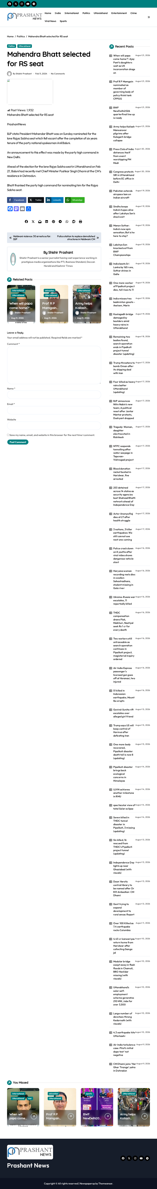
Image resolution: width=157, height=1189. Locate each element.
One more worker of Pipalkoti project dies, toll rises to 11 (124, 286)
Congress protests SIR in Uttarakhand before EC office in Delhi (123, 176)
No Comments (58, 73)
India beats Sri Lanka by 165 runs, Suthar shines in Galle (123, 268)
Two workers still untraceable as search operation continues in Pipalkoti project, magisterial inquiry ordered (123, 649)
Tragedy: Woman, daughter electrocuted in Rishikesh (123, 432)
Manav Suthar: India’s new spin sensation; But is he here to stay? (124, 230)
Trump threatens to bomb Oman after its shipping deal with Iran (124, 368)
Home (48, 13)
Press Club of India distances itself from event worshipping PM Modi (123, 156)
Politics (86, 13)
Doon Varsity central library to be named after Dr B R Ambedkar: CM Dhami (123, 888)
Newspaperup (87, 1183)
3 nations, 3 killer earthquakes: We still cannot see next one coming (122, 534)
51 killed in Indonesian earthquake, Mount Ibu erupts (123, 695)
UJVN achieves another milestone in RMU (123, 793)
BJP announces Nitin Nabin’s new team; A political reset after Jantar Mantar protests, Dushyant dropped (123, 409)
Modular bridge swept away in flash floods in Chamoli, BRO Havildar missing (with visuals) (124, 970)
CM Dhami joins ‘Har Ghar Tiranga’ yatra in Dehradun (124, 1067)
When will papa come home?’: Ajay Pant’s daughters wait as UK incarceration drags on (124, 64)
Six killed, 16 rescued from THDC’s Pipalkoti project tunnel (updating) (122, 846)
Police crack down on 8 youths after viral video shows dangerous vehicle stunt (123, 555)
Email (11, 404)
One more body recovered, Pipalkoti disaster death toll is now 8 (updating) (123, 751)
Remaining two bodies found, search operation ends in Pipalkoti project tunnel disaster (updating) (123, 345)
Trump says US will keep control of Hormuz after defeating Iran (123, 730)
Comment (13, 343)
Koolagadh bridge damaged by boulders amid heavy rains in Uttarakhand (123, 321)
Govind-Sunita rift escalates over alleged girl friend (123, 713)
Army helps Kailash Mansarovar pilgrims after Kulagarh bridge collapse (124, 133)
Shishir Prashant (60, 252)
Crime (133, 13)
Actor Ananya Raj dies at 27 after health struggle (123, 517)
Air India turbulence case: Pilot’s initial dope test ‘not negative (124, 1049)
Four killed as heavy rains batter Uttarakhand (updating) (124, 387)
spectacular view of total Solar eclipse (124, 807)
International (72, 13)
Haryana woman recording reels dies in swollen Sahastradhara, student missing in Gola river (124, 579)
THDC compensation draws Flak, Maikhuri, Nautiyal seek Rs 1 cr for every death (123, 621)
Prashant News (28, 1165)
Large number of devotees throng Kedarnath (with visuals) (122, 1018)
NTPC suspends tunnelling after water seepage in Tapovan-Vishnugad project (123, 452)
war (30, 1098)
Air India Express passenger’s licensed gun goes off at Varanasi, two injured (124, 674)
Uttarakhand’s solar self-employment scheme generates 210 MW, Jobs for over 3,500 (123, 996)
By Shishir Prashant (22, 73)
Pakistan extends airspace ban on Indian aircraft (122, 194)
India (58, 13)
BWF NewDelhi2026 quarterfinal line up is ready (124, 112)
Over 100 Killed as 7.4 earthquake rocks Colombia (123, 927)
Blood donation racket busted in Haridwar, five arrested (122, 473)
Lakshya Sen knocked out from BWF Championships (123, 249)
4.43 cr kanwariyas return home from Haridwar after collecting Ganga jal (124, 945)
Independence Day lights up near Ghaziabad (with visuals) (123, 867)
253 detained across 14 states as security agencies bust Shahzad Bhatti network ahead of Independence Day (124, 496)
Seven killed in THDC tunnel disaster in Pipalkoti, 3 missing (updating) (124, 824)
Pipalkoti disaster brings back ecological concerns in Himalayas (123, 773)
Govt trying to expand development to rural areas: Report (123, 909)
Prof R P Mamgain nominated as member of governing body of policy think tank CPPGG (123, 90)
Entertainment (119, 13)
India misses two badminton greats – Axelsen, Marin (124, 302)
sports (89, 1093)
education (49, 290)
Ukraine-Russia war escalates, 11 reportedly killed (124, 600)
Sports (63, 21)
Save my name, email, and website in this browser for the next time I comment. (52, 435)
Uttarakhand (101, 13)
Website (11, 419)
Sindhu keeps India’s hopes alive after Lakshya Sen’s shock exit (124, 211)
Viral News (50, 21)
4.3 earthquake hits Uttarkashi (124, 1034)
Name (11, 388)
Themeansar (105, 1183)
